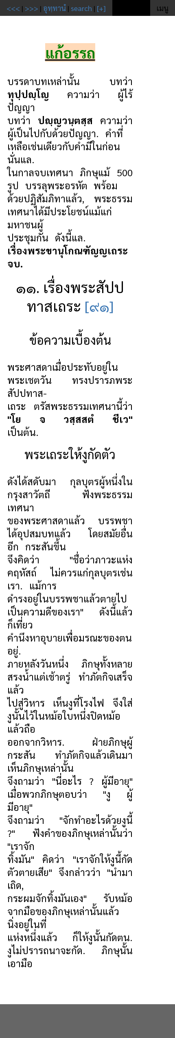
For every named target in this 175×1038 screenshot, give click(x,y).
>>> (31, 8)
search (81, 8)
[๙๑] (99, 305)
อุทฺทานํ (54, 8)
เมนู (162, 8)
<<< (13, 8)
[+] (101, 8)
